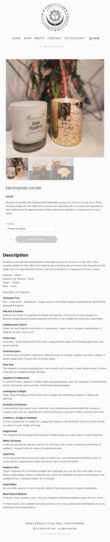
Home (16, 38)
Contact (55, 38)
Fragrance (10, 224)
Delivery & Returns (35, 523)
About (40, 38)
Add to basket (36, 239)
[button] (99, 64)
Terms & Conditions (74, 523)
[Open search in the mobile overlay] (55, 46)
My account (75, 38)
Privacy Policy (54, 523)
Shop (28, 38)
